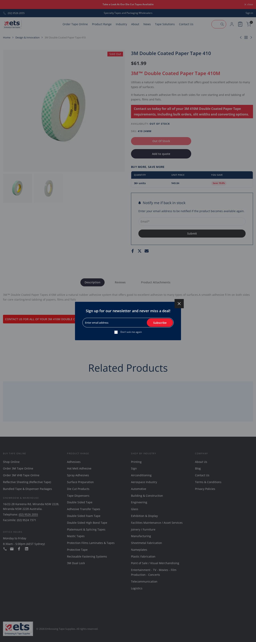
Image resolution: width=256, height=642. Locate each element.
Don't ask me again (131, 332)
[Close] (179, 303)
